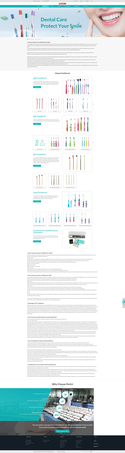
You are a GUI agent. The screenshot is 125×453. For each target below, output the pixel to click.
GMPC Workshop (62, 445)
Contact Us (85, 6)
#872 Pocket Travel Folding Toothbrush (85, 225)
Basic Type (55, 111)
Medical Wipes (45, 441)
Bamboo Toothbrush (39, 187)
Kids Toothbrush (39, 116)
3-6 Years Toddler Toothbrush (70, 149)
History (77, 445)
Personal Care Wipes (46, 440)
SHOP (96, 436)
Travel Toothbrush (40, 192)
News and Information (79, 440)
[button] (93, 104)
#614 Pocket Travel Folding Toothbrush (55, 225)
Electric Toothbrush (28, 441)
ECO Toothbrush (39, 154)
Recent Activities (78, 441)
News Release (67, 6)
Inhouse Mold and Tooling (63, 441)
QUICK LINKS (78, 436)
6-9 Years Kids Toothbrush (85, 149)
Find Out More (37, 123)
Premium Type (85, 111)
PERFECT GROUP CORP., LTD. (42, 451)
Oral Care (45, 6)
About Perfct (76, 6)
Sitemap (58, 451)
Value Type (39, 111)
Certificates (61, 447)
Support (59, 6)
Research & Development (63, 440)
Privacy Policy (63, 451)
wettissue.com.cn (79, 447)
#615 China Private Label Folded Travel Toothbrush (70, 225)
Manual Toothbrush (38, 39)
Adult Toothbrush (40, 78)
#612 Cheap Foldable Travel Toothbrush (40, 225)
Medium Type (70, 111)
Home (38, 6)
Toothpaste (27, 444)
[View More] (39, 103)
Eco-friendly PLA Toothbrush (54, 187)
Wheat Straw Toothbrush (70, 187)
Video (77, 444)
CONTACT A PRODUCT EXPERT (62, 431)
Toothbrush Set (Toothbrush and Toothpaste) (45, 231)
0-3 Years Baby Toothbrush (55, 149)
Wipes (52, 6)
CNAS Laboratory (62, 444)
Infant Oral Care (39, 149)
